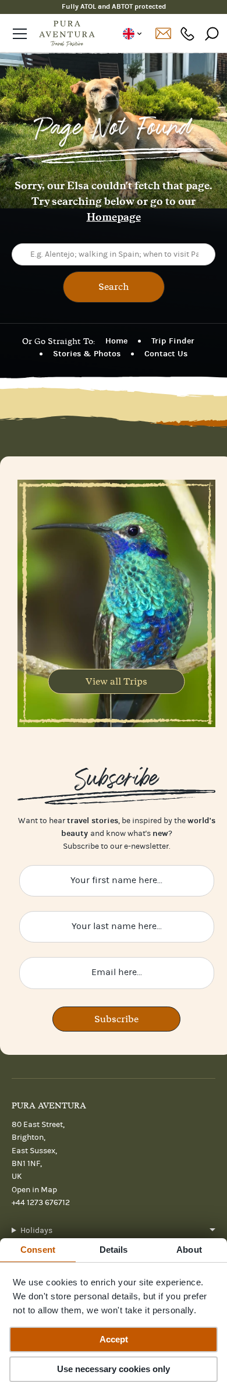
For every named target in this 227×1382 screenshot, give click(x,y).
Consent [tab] (37, 1250)
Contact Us (165, 354)
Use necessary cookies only (113, 1369)
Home (116, 341)
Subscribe (116, 1019)
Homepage (114, 217)
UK (132, 34)
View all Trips (116, 681)
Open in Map (34, 1190)
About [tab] (189, 1250)
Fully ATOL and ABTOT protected (114, 6)
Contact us (162, 33)
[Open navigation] (20, 33)
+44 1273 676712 (187, 33)
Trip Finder (172, 341)
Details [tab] (114, 1250)
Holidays (36, 1230)
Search (113, 286)
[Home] (67, 34)
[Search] (211, 33)
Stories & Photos (86, 354)
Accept (114, 1339)
